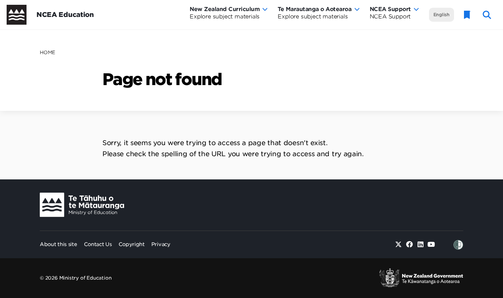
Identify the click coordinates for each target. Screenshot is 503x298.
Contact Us (98, 244)
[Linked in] (420, 244)
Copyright (132, 244)
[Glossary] (467, 15)
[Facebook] (409, 244)
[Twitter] (398, 244)
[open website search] (487, 15)
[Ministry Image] (82, 205)
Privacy (160, 244)
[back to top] (479, 238)
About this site (58, 244)
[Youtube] (431, 244)
